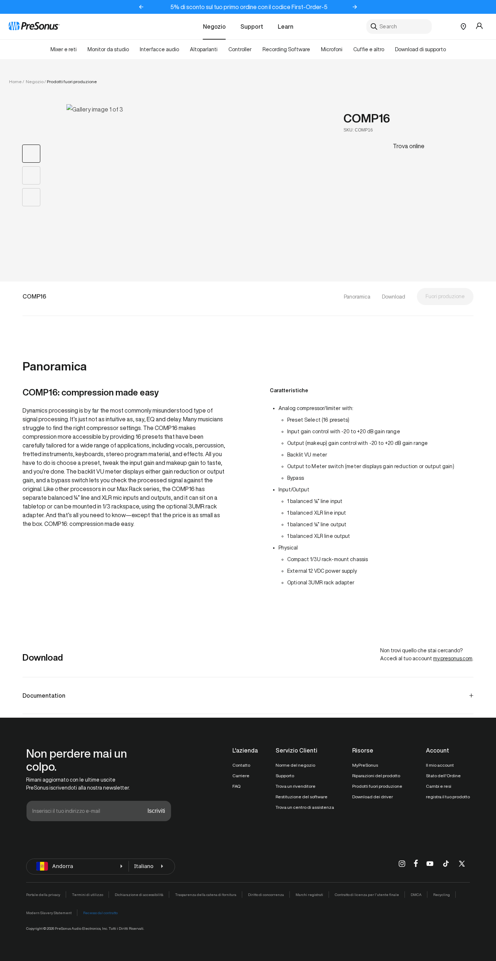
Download (393, 296)
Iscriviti (156, 811)
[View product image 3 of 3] (31, 197)
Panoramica (357, 296)
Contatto (241, 765)
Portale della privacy (43, 894)
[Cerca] (374, 26)
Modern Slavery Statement (49, 913)
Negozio (214, 26)
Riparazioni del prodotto (376, 775)
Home (15, 81)
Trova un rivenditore (296, 786)
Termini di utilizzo (87, 894)
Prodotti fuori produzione (377, 786)
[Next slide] (355, 7)
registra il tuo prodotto (448, 796)
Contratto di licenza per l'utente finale (367, 894)
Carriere (240, 775)
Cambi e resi (438, 786)
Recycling (441, 894)
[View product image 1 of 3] (31, 154)
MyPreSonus (365, 765)
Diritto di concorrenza (266, 894)
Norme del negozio (295, 765)
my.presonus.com (452, 658)
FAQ (236, 786)
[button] (185, 175)
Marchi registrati (309, 894)
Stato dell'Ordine (443, 775)
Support (251, 26)
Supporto (285, 775)
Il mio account (440, 765)
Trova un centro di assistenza (305, 807)
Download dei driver (372, 796)
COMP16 (366, 118)
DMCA (416, 894)
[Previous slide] (141, 7)
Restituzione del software (302, 796)
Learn (285, 26)
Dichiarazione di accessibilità (139, 894)
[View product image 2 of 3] (31, 175)
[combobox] (399, 26)
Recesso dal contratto (100, 913)
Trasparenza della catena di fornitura (205, 894)
